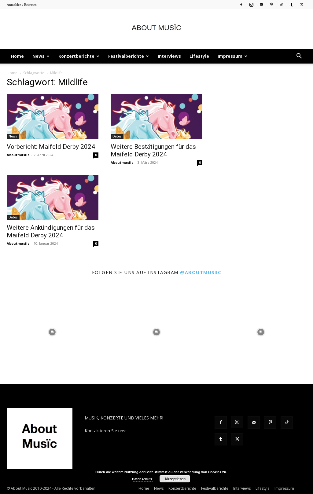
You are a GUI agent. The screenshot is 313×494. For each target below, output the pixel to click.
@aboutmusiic (200, 272)
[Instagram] (251, 4)
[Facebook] (241, 4)
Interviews (169, 56)
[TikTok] (281, 4)
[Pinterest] (271, 4)
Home (17, 56)
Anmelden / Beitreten (22, 4)
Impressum (230, 56)
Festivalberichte (126, 56)
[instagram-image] (52, 332)
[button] (299, 57)
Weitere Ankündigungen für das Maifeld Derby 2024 (51, 231)
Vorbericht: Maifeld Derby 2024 (51, 146)
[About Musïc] (156, 29)
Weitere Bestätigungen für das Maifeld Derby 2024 (153, 150)
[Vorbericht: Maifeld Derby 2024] (52, 116)
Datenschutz (142, 479)
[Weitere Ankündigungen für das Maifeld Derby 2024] (52, 197)
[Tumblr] (291, 4)
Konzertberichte (76, 56)
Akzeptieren (175, 478)
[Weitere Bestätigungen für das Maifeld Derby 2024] (156, 116)
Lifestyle (199, 56)
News (38, 56)
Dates (117, 136)
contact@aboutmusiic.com (153, 431)
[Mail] (261, 4)
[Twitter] (301, 4)
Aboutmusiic (18, 154)
